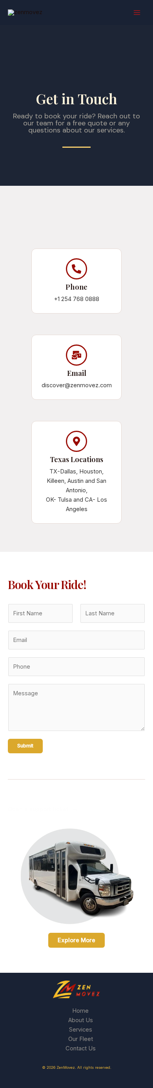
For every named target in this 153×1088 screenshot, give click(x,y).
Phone (76, 287)
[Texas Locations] (76, 441)
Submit (25, 746)
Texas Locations (76, 459)
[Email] (76, 355)
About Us (80, 1020)
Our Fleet (80, 1039)
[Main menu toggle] (137, 12)
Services (80, 1029)
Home (80, 1010)
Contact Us (81, 1048)
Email (76, 373)
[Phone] (76, 268)
